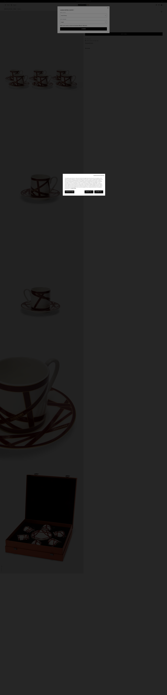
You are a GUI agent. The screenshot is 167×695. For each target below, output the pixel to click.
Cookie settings (69, 191)
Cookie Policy (73, 188)
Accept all (99, 191)
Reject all (89, 191)
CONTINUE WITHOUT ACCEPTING (98, 175)
